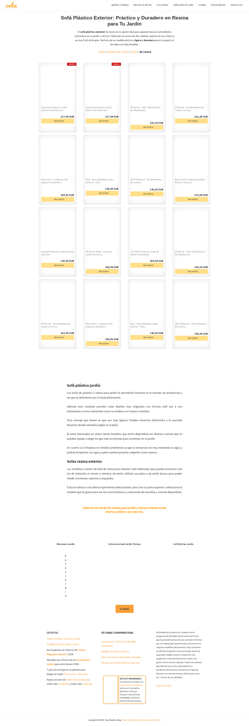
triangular (63, 683)
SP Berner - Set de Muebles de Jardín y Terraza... (189, 109)
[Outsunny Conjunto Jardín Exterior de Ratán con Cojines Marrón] (57, 85)
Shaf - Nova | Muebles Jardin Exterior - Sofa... (99, 181)
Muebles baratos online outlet (63, 644)
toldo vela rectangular (78, 679)
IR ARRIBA (124, 608)
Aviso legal (127, 720)
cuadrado (87, 683)
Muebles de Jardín (117, 52)
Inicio (101, 52)
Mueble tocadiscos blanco (115, 651)
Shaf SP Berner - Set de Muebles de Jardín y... (146, 181)
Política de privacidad (142, 720)
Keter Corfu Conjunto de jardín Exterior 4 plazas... (190, 181)
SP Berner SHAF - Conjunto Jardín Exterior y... (99, 253)
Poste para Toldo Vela (76, 674)
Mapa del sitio (163, 685)
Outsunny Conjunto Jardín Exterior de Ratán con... (54, 109)
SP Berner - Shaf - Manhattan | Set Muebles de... (145, 109)
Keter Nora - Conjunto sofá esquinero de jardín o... (54, 181)
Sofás (134, 52)
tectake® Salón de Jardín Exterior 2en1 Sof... (57, 253)
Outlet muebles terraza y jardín (63, 638)
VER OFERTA (59, 121)
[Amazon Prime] (159, 117)
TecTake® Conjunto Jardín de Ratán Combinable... (144, 253)
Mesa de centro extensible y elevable (121, 657)
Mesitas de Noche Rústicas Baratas (120, 662)
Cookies (157, 720)
